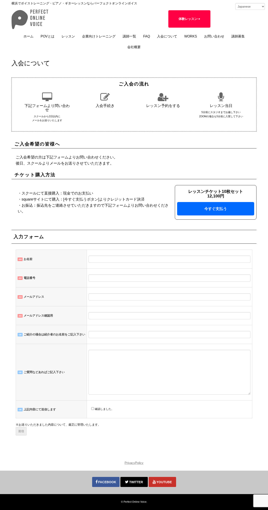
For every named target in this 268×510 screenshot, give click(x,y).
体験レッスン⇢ (189, 19)
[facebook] (106, 482)
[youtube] (162, 482)
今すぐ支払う (215, 209)
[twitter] (134, 482)
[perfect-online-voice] (30, 28)
